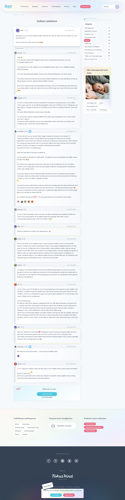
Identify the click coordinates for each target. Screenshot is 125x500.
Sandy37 (19, 53)
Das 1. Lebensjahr (92, 109)
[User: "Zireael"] (29, 202)
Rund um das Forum (91, 59)
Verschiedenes (89, 53)
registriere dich (47, 394)
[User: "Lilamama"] (15, 209)
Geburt (87, 40)
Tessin (17, 434)
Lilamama (19, 209)
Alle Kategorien (90, 28)
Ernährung (88, 43)
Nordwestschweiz (33, 427)
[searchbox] (110, 6)
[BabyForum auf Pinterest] (55, 461)
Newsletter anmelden (64, 426)
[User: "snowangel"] (15, 131)
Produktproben (90, 430)
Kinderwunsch (89, 34)
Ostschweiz (25, 424)
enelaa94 (19, 98)
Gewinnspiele (90, 424)
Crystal (19, 239)
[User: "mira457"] (15, 265)
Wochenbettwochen (92, 106)
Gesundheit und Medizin (92, 46)
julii (18, 284)
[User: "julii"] (32, 202)
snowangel (20, 131)
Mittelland (18, 431)
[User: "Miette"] (22, 202)
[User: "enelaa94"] (15, 98)
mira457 (19, 265)
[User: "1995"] (18, 30)
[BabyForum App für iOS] (69, 461)
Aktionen (45, 6)
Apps (74, 6)
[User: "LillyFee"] (15, 364)
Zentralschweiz (19, 427)
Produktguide (56, 6)
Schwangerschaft (90, 37)
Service (66, 6)
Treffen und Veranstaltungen (94, 56)
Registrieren (85, 6)
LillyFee (19, 364)
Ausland (24, 434)
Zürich (17, 424)
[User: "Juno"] (18, 202)
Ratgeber (35, 6)
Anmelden (56, 495)
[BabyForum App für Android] (76, 461)
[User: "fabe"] (25, 202)
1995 (21, 30)
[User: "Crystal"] (15, 239)
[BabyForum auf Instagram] (62, 461)
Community (24, 6)
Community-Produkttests (94, 427)
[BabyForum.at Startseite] (8, 6)
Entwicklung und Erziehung (93, 50)
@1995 (19, 368)
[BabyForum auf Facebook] (48, 461)
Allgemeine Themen (91, 31)
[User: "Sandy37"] (15, 53)
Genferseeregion (29, 431)
